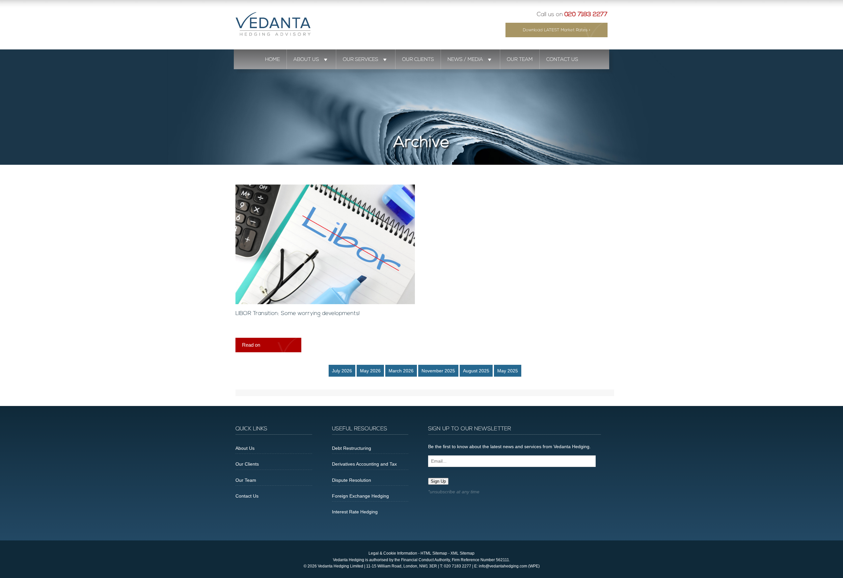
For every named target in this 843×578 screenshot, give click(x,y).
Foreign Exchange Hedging (360, 496)
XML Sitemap (462, 553)
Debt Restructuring (351, 448)
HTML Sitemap (434, 553)
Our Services (360, 59)
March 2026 (401, 370)
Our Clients (418, 59)
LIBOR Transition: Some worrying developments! (297, 313)
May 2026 (370, 370)
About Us (306, 59)
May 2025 (507, 370)
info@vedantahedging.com (503, 566)
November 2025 (438, 370)
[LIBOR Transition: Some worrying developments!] (325, 302)
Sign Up (438, 481)
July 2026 (342, 370)
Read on (251, 345)
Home (272, 59)
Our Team (520, 59)
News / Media (465, 59)
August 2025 (476, 370)
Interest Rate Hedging (355, 511)
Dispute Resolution (351, 480)
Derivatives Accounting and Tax (364, 464)
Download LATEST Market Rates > (556, 30)
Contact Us (562, 59)
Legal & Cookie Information (392, 553)
